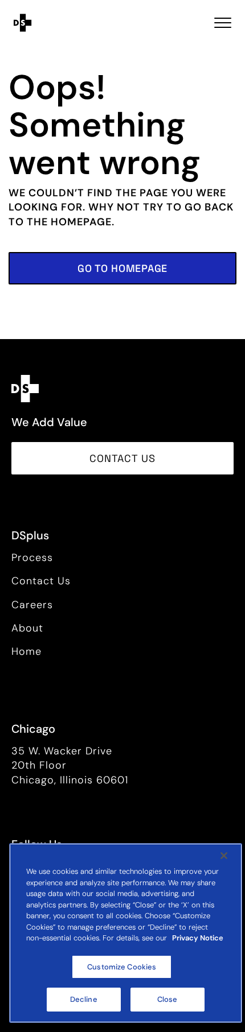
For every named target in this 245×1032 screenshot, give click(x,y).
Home (26, 651)
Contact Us (41, 581)
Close (167, 999)
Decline (83, 999)
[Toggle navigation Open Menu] (222, 22)
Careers (32, 605)
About (27, 628)
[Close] (223, 855)
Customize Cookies (121, 967)
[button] (122, 268)
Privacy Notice (197, 938)
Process (32, 557)
